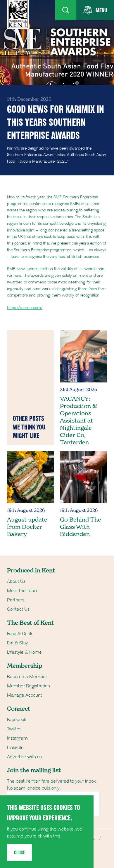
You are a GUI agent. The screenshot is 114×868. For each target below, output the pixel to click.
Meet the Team (23, 590)
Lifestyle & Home (24, 652)
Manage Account (24, 695)
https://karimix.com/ (24, 308)
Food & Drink (19, 633)
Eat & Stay (17, 643)
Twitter (14, 729)
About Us (16, 581)
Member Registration (28, 686)
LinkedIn (15, 747)
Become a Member (27, 676)
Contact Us (18, 609)
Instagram (17, 738)
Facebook (16, 719)
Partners (15, 600)
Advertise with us (24, 756)
